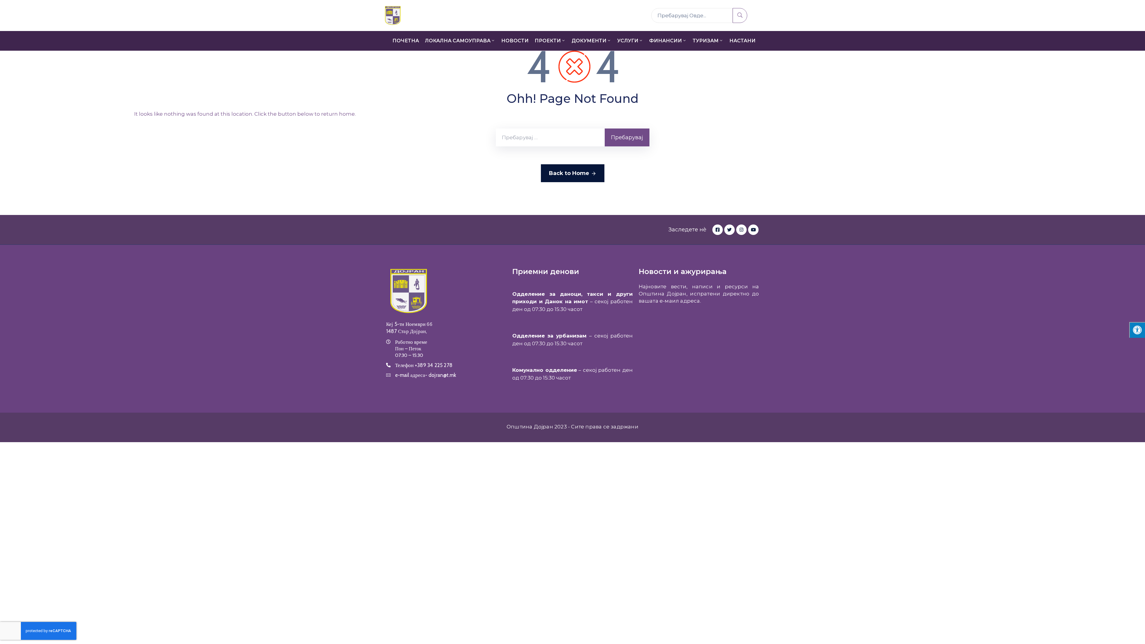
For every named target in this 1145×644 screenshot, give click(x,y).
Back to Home (569, 173)
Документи (589, 41)
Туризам (706, 41)
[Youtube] (753, 230)
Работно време (411, 342)
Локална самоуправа (458, 41)
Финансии (665, 41)
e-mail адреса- (425, 375)
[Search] (740, 15)
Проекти (548, 41)
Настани (742, 41)
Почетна (405, 41)
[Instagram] (741, 230)
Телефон (423, 365)
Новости (515, 41)
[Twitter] (729, 230)
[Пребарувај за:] (550, 137)
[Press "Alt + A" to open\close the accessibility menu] (1137, 330)
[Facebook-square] (717, 230)
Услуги (627, 41)
